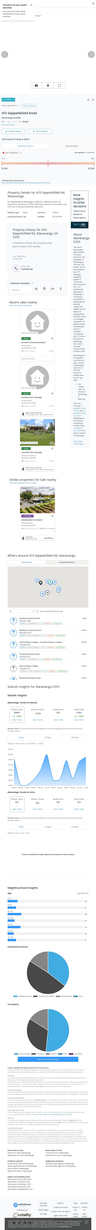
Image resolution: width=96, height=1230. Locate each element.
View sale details (28, 359)
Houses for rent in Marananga (57, 1153)
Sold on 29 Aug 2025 (29, 333)
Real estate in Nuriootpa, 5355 (19, 1184)
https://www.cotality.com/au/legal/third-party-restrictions (53, 1114)
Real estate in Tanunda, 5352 (19, 1182)
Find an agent (43, 1210)
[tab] (21, 737)
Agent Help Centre (61, 1215)
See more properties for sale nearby (23, 483)
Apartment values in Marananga (20, 1171)
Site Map (43, 1214)
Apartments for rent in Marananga (59, 1155)
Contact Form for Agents (60, 1211)
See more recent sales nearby (20, 305)
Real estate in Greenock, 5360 (19, 1187)
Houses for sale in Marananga (19, 1153)
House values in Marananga (18, 1168)
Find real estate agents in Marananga (60, 1163)
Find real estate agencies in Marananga (60, 1166)
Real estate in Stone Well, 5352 (19, 1179)
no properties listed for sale (79, 408)
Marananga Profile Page (78, 442)
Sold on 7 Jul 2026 (28, 388)
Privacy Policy (63, 1227)
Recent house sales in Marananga (20, 1163)
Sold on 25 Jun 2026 (29, 443)
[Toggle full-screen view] (60, 85)
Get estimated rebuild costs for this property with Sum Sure (26, 183)
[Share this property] (87, 99)
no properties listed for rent (79, 413)
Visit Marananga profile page (48, 1059)
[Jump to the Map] (48, 85)
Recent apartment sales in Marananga (22, 1166)
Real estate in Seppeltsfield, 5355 (20, 1189)
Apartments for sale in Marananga (21, 1155)
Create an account (61, 1207)
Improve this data (8, 125)
